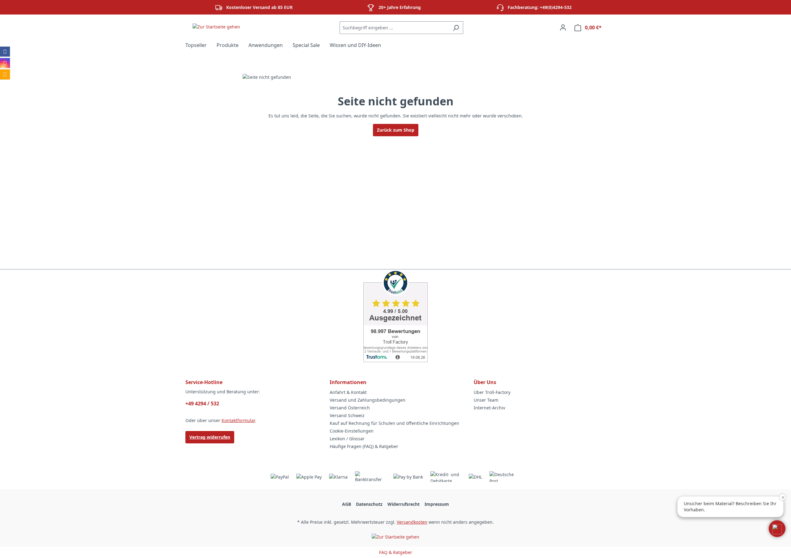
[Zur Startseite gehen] (216, 26)
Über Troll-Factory (492, 392)
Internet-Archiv (489, 408)
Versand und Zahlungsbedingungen (367, 400)
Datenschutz (369, 504)
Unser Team (486, 400)
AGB (346, 504)
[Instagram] (5, 63)
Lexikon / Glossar (347, 439)
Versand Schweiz (347, 415)
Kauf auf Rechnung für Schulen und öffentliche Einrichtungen (394, 423)
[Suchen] (456, 27)
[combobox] (394, 27)
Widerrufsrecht (403, 504)
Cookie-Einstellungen (352, 431)
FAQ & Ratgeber (395, 552)
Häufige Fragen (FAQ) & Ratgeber (364, 446)
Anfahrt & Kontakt (348, 392)
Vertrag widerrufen (209, 437)
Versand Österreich (350, 408)
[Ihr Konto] (563, 27)
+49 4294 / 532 (202, 403)
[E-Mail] (5, 74)
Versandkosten (412, 522)
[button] (777, 529)
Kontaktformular (238, 420)
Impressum (437, 504)
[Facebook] (5, 52)
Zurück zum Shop (395, 130)
